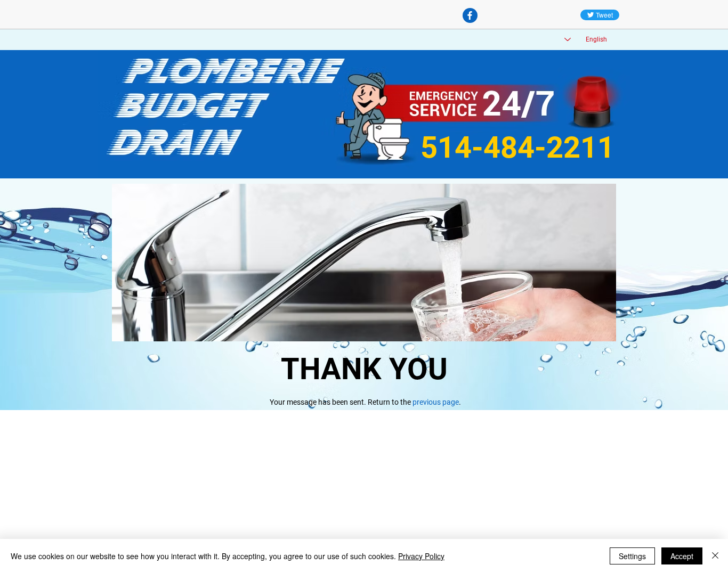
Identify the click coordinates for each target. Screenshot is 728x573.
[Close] (715, 555)
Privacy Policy (421, 556)
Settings (632, 556)
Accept (681, 556)
